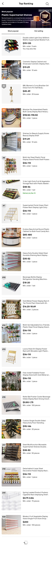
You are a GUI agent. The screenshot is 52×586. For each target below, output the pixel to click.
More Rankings (44, 11)
